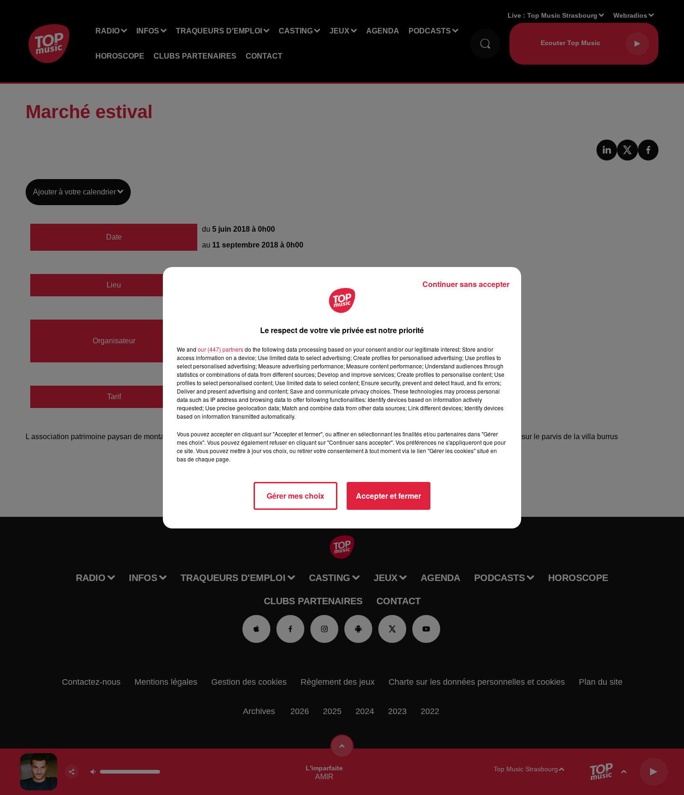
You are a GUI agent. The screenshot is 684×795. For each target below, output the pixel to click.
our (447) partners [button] (220, 349)
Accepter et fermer (388, 495)
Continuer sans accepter (466, 284)
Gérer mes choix (295, 495)
